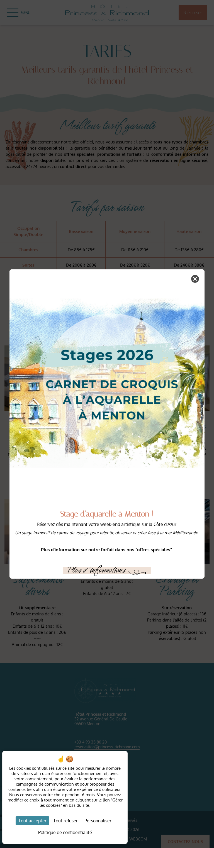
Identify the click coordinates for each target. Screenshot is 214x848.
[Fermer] (195, 279)
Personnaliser (97, 820)
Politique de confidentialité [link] (65, 832)
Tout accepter (32, 820)
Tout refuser (65, 820)
